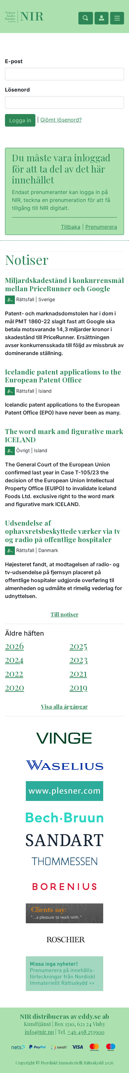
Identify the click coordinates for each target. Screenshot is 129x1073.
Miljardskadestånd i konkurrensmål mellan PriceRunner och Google (64, 284)
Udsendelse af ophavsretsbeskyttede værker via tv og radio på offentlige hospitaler (62, 531)
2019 (78, 687)
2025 (78, 645)
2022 (14, 673)
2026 (14, 645)
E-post (13, 61)
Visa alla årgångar (64, 706)
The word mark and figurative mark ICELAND (64, 435)
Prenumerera (101, 226)
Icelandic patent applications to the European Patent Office (63, 375)
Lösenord (17, 89)
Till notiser (65, 614)
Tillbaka (70, 226)
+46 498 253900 (86, 1031)
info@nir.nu (39, 1031)
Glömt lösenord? (61, 119)
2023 (78, 659)
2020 (14, 687)
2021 (78, 673)
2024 (14, 659)
